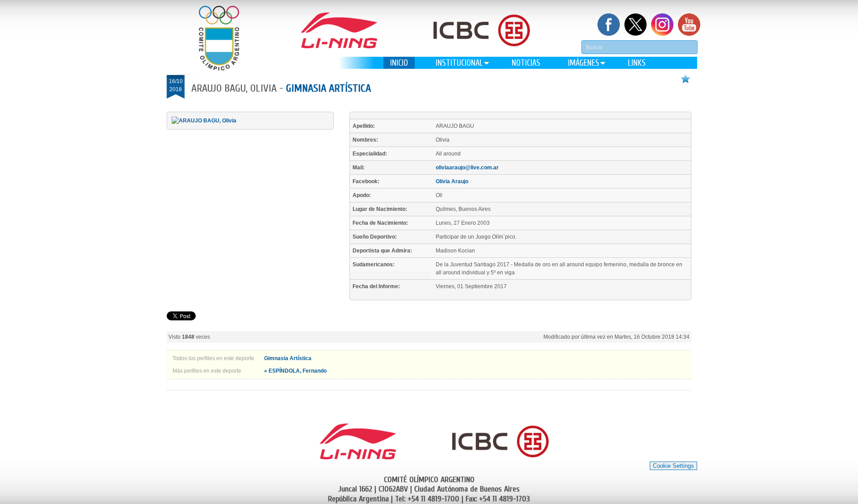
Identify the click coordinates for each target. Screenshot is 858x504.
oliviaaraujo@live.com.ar (467, 167)
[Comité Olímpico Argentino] (219, 38)
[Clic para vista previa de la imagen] (204, 121)
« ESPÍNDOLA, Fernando (295, 371)
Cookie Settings (673, 465)
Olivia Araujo (452, 181)
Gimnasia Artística (328, 88)
